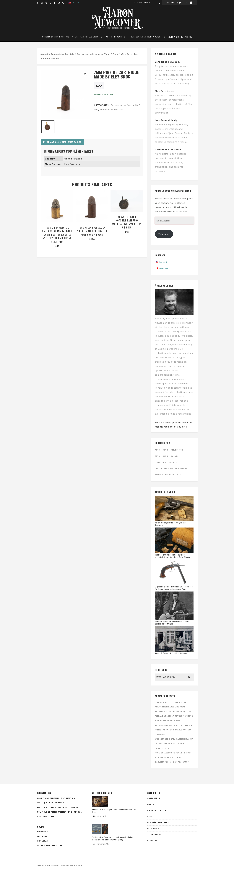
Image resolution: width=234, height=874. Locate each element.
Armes (150, 816)
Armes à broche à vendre (180, 37)
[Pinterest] (48, 2)
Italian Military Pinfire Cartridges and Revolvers (170, 523)
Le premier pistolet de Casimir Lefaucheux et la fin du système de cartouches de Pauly (174, 587)
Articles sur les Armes (87, 37)
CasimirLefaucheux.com (49, 845)
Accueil (44, 54)
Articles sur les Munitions (55, 37)
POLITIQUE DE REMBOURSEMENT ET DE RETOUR (59, 812)
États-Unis (153, 841)
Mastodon (42, 832)
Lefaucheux (153, 828)
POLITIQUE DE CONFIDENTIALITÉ (52, 803)
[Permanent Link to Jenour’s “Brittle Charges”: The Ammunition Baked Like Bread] (100, 805)
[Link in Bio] (64, 2)
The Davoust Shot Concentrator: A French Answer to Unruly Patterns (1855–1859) (174, 730)
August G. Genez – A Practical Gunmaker (171, 653)
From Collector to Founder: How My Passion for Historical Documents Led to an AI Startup (173, 757)
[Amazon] (60, 2)
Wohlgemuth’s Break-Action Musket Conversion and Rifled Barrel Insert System (174, 743)
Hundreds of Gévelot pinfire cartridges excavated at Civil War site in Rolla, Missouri (173, 555)
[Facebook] (39, 2)
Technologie (154, 835)
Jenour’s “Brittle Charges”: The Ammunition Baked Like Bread (114, 810)
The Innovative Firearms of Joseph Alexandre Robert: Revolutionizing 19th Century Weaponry (174, 716)
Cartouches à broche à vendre (146, 37)
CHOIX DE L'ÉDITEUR (156, 810)
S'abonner (164, 234)
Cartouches (153, 798)
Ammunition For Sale (62, 54)
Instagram (42, 841)
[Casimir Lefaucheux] (56, 2)
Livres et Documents (115, 37)
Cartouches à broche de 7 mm (93, 54)
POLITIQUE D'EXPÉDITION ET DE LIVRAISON (57, 807)
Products (172, 2)
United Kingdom (73, 158)
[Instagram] (43, 2)
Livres (150, 804)
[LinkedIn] (52, 2)
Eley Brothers (72, 164)
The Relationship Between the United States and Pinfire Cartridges (172, 622)
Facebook (42, 836)
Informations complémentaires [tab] (62, 142)
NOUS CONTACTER (45, 816)
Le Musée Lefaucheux (158, 822)
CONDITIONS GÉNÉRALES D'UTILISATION (56, 798)
